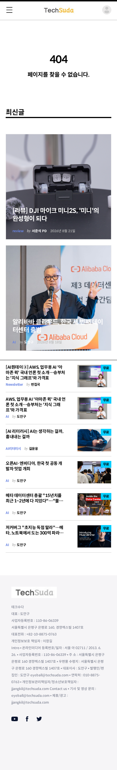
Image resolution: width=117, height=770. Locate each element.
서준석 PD (39, 231)
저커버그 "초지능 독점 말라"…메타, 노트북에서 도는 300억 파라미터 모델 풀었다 (34, 533)
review (18, 231)
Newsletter (14, 384)
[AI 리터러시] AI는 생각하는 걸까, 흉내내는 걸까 (34, 434)
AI (14, 342)
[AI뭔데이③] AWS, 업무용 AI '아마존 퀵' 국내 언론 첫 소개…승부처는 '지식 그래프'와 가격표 (35, 372)
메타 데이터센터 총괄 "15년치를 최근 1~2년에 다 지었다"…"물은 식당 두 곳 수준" (34, 501)
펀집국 (35, 384)
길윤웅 (33, 448)
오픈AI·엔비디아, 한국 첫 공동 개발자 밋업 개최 (34, 466)
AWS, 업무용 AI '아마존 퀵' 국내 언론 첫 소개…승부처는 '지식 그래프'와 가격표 (35, 404)
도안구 (29, 342)
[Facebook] (27, 719)
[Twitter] (39, 719)
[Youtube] (14, 719)
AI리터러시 (13, 448)
